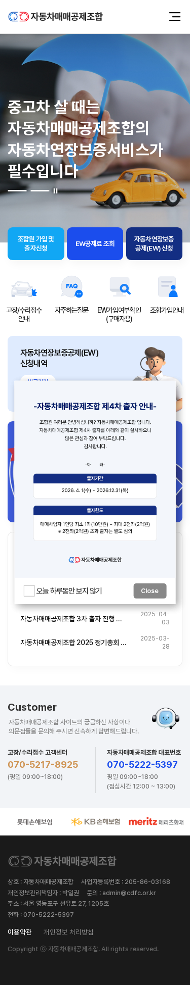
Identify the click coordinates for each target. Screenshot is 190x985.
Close (150, 591)
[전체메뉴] (174, 16)
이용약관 (20, 932)
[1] (17, 190)
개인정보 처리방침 (69, 932)
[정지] (55, 191)
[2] (40, 190)
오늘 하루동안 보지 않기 (69, 591)
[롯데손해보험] (34, 822)
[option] (24, 298)
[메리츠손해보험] (156, 822)
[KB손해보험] (95, 822)
